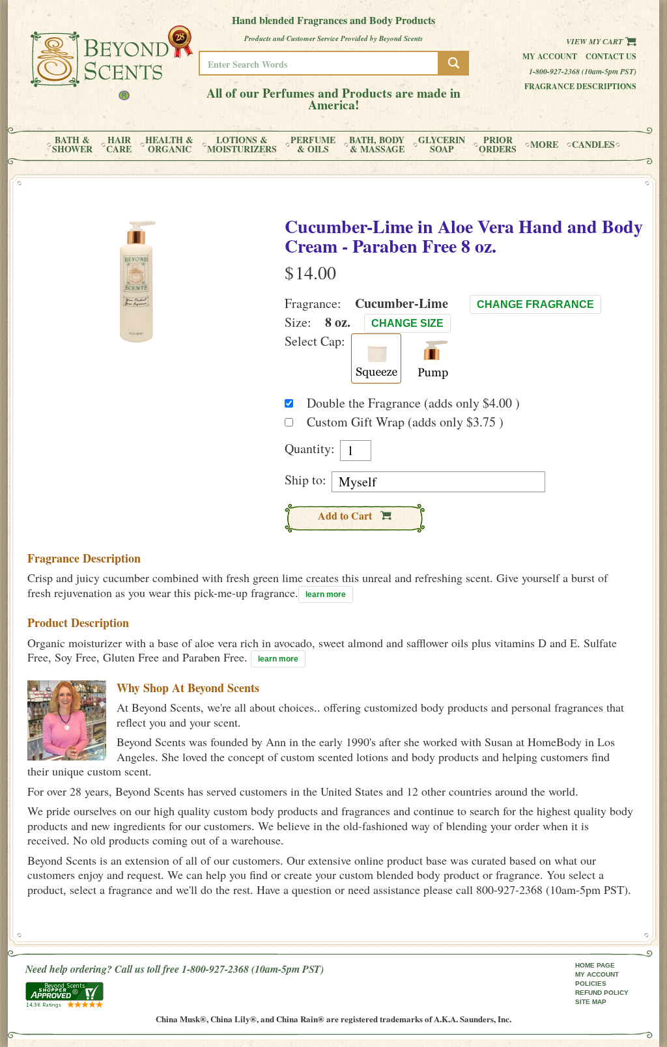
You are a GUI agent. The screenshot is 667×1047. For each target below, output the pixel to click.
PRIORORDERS (498, 144)
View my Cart (595, 41)
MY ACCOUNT (597, 974)
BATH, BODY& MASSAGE (376, 144)
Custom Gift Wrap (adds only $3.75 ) (405, 421)
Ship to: (305, 479)
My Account (549, 56)
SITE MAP (590, 1001)
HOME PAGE (595, 965)
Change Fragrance (535, 304)
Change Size (407, 323)
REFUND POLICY (602, 992)
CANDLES (593, 144)
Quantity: (310, 448)
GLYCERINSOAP (441, 144)
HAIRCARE (119, 144)
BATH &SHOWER (72, 144)
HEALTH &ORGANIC (169, 144)
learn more (325, 594)
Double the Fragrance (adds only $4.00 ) (413, 403)
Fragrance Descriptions (580, 86)
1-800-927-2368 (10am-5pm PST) (582, 71)
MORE (544, 144)
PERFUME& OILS (313, 144)
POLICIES (590, 983)
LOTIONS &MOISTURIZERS (242, 144)
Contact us (611, 56)
